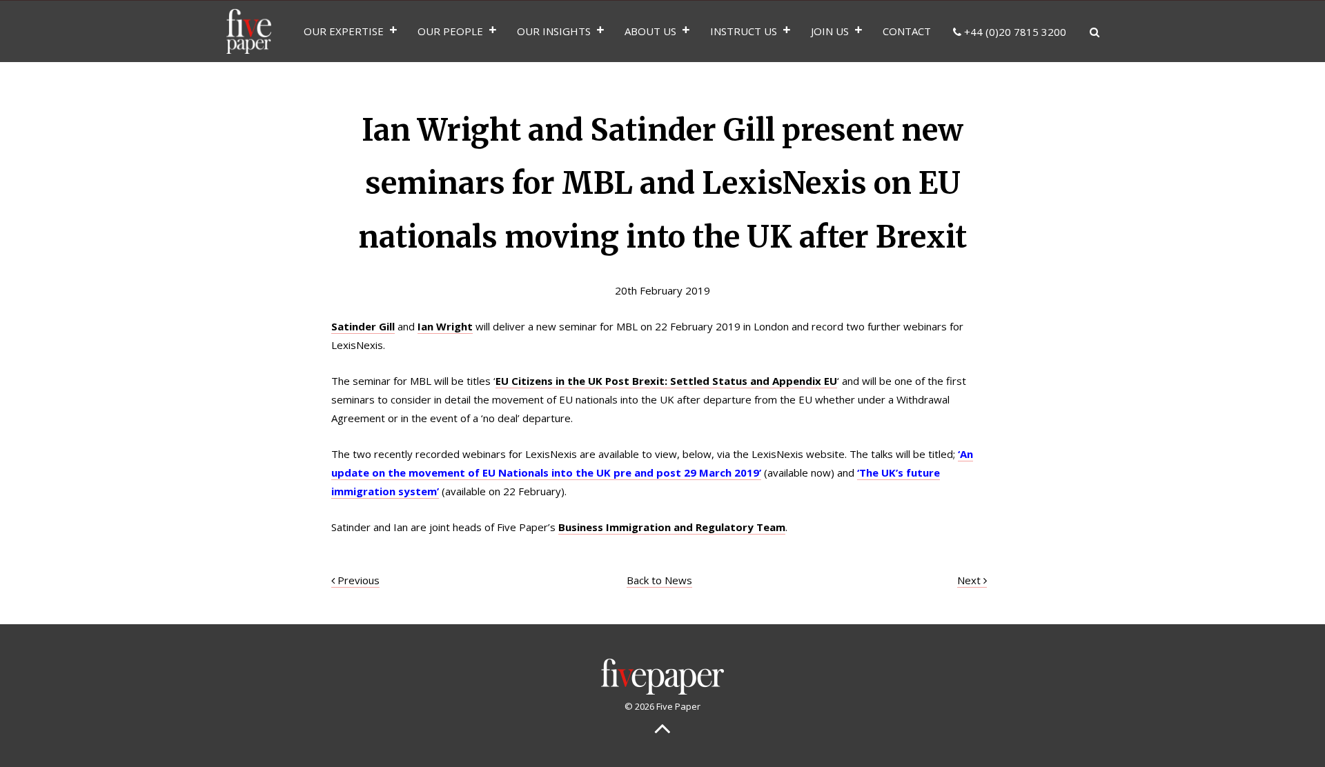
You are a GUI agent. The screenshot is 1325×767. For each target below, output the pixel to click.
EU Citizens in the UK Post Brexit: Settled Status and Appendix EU (666, 381)
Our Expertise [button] (344, 31)
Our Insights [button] (554, 31)
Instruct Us (743, 31)
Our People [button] (450, 31)
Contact (907, 31)
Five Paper (248, 31)
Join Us (830, 31)
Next (970, 580)
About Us (650, 31)
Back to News (659, 580)
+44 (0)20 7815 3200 (1013, 32)
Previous (357, 580)
